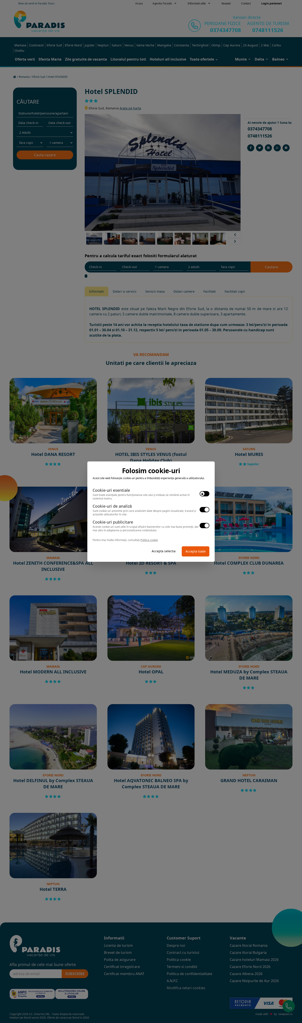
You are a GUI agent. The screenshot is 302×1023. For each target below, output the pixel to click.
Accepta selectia (164, 551)
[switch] (204, 493)
